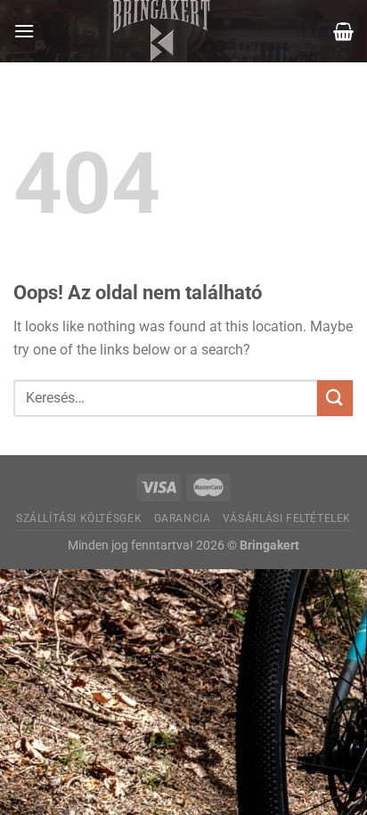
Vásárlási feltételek (287, 518)
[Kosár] (343, 31)
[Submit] (335, 397)
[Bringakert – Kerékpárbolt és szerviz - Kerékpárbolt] (162, 31)
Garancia (182, 518)
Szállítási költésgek (79, 518)
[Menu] (24, 31)
